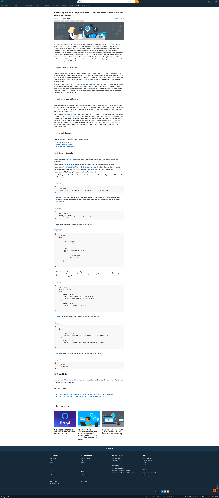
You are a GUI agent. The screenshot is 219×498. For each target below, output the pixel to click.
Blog (77, 5)
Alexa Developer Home (211, 496)
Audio (58, 175)
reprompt (103, 169)
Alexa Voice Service (85, 458)
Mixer (58, 224)
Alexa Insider (85, 5)
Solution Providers (28, 5)
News (77, 20)
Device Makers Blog (147, 460)
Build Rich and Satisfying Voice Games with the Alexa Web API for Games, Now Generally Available (85, 394)
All (79, 1)
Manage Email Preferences (149, 479)
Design (51, 462)
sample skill (88, 380)
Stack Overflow (53, 481)
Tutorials (52, 477)
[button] (5, 496)
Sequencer (59, 316)
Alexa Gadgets (115, 460)
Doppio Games (91, 84)
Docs (190, 496)
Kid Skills (67, 20)
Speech (58, 197)
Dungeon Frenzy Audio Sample (65, 147)
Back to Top (109, 448)
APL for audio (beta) (70, 380)
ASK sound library (91, 175)
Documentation (53, 479)
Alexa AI (38, 5)
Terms (186, 496)
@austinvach (119, 380)
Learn (51, 460)
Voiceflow (77, 114)
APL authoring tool (68, 164)
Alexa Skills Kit (53, 458)
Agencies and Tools (54, 483)
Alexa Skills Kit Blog (147, 458)
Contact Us (145, 474)
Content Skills (56, 20)
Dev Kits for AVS (84, 481)
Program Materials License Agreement (121, 470)
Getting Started (53, 474)
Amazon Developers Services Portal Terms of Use (123, 472)
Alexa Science (146, 464)
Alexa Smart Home (116, 458)
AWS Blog (145, 462)
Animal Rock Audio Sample (64, 144)
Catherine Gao (58, 18)
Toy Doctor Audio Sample (63, 142)
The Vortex (79, 84)
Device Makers (15, 5)
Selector (59, 272)
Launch (62, 20)
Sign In (210, 1)
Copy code (58, 183)
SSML (93, 197)
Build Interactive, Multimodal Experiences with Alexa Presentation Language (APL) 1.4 (81, 396)
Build (51, 464)
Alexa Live (82, 20)
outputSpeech (93, 169)
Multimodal (72, 20)
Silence (58, 353)
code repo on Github (118, 59)
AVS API (82, 479)
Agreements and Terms (117, 468)
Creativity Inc (67, 114)
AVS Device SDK (84, 477)
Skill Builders (4, 5)
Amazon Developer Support (149, 472)
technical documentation (84, 59)
